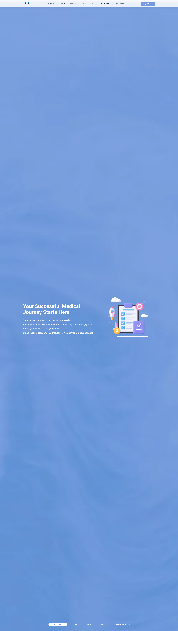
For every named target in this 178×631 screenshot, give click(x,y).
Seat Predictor (105, 3)
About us (51, 3)
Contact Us (120, 3)
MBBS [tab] (102, 624)
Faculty (62, 3)
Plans (84, 3)
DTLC (93, 3)
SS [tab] (76, 624)
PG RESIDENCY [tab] (120, 624)
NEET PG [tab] (57, 624)
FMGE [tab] (89, 624)
